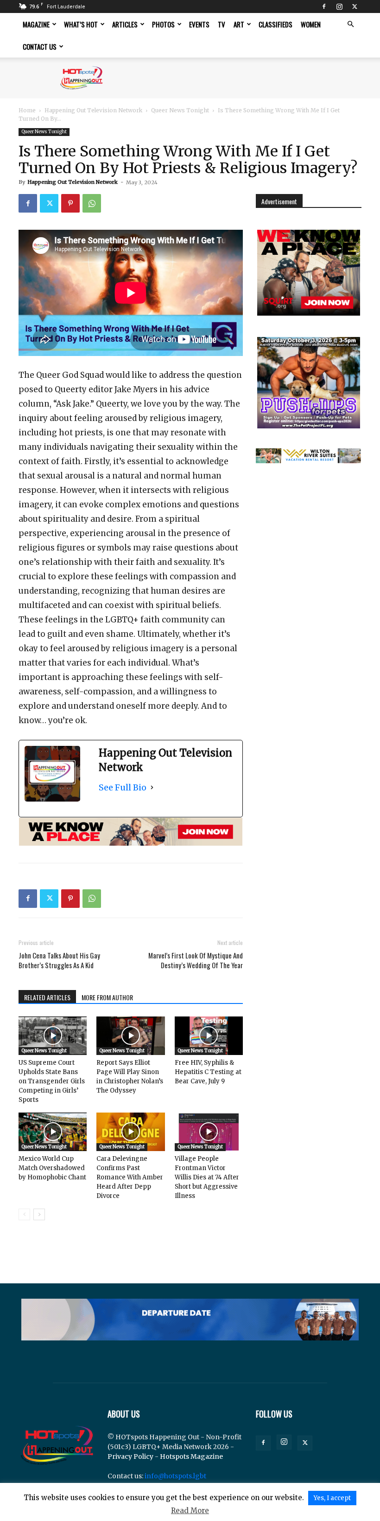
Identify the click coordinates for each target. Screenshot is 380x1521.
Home (27, 110)
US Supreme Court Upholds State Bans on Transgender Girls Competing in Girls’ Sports (52, 1081)
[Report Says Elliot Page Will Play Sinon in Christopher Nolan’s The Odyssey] (130, 1035)
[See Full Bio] (152, 787)
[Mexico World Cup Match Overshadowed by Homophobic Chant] (53, 1132)
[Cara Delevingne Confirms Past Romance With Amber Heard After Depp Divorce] (130, 1132)
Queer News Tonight (180, 110)
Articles (125, 24)
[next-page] (39, 1214)
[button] (350, 24)
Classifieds (275, 24)
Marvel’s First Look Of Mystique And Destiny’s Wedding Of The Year (195, 960)
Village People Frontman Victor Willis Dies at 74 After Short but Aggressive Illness (207, 1177)
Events (199, 24)
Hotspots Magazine (191, 1456)
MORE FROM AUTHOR (107, 997)
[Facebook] (324, 6)
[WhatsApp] (91, 203)
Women (311, 24)
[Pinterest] (70, 203)
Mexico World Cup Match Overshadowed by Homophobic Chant (52, 1168)
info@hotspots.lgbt (175, 1476)
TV (221, 24)
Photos (163, 24)
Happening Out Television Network (93, 110)
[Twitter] (354, 6)
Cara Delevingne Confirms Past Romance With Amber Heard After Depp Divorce (129, 1177)
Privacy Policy (130, 1456)
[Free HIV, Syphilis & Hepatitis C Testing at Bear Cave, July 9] (209, 1035)
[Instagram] (339, 6)
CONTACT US (40, 46)
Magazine (36, 24)
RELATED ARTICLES (47, 997)
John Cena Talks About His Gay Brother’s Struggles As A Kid (59, 960)
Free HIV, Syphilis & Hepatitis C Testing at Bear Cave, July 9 (208, 1072)
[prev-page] (24, 1214)
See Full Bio (122, 787)
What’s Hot (81, 24)
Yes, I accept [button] (332, 1498)
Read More (190, 1510)
